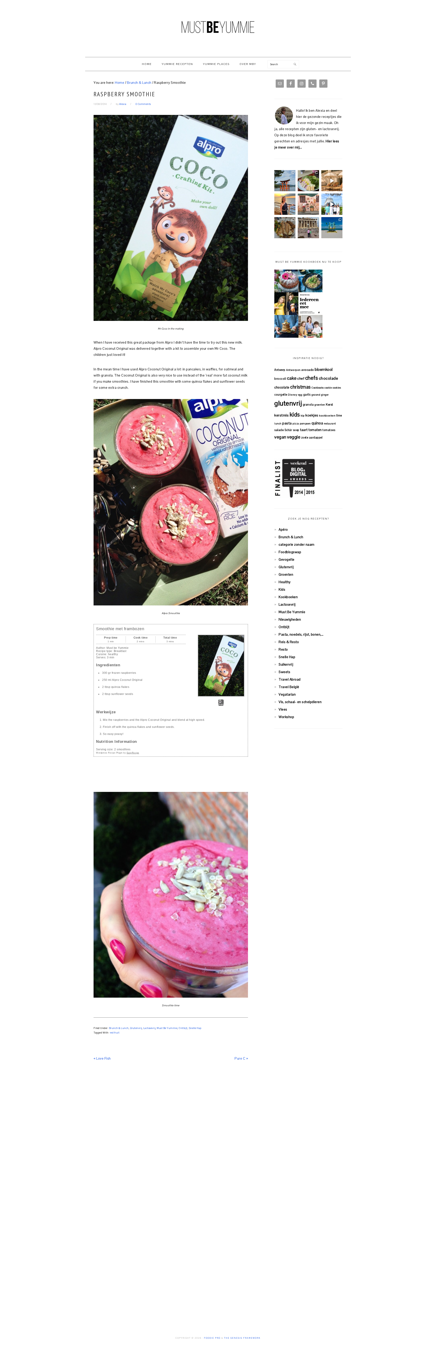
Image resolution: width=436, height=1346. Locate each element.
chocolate (282, 387)
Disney (292, 394)
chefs (311, 377)
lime (339, 415)
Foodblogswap (290, 552)
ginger (325, 394)
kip (303, 415)
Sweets (284, 672)
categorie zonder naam (297, 544)
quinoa (317, 423)
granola (308, 405)
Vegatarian (287, 694)
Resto (283, 649)
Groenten (286, 574)
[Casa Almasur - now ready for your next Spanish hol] (331, 180)
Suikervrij (286, 664)
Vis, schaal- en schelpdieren (300, 702)
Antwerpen (293, 370)
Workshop (286, 717)
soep (296, 430)
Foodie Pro (212, 1338)
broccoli (280, 379)
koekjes (311, 415)
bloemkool (324, 369)
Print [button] (221, 704)
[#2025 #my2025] (331, 204)
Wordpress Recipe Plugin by (117, 753)
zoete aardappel (312, 437)
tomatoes (328, 430)
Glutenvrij (136, 1028)
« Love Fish (102, 1058)
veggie (293, 437)
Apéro (283, 529)
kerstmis (281, 415)
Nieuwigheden (290, 619)
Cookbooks (317, 387)
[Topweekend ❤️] (308, 227)
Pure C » (241, 1058)
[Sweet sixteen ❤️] (284, 204)
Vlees (283, 709)
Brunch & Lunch (119, 1028)
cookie (328, 387)
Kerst (329, 405)
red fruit (115, 1032)
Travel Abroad (290, 679)
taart (304, 430)
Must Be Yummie (218, 27)
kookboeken (327, 415)
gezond (316, 394)
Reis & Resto (289, 642)
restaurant (330, 423)
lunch (278, 423)
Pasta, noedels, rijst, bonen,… (301, 634)
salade (279, 430)
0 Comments (143, 104)
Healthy (285, 582)
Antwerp (279, 370)
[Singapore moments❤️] (308, 204)
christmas (300, 387)
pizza (295, 423)
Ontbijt (183, 1028)
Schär (288, 430)
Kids (282, 589)
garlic (307, 395)
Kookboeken (288, 597)
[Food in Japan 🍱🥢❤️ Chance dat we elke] (308, 180)
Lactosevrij (149, 1028)
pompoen (305, 423)
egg (300, 394)
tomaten (315, 430)
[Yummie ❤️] (284, 227)
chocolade (328, 378)
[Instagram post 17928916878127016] (284, 180)
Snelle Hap (195, 1028)
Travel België (289, 687)
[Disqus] (171, 1133)
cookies (337, 387)
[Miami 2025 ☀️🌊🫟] (331, 227)
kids (295, 414)
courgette (280, 395)
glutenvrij (288, 403)
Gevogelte (287, 559)
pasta (287, 423)
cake (292, 378)
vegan (280, 437)
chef (300, 378)
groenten (320, 404)
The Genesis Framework (242, 1338)
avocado (307, 370)
